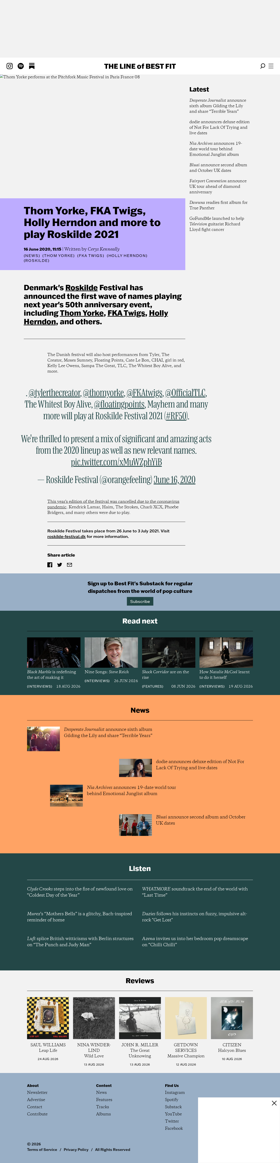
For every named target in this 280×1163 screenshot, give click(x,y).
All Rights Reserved (112, 1149)
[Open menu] (271, 66)
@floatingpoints (119, 404)
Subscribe (140, 601)
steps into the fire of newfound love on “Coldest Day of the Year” (80, 892)
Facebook (174, 1128)
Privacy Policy (76, 1149)
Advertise (36, 1100)
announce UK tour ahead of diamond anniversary (218, 186)
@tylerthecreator (54, 393)
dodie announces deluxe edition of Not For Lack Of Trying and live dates (219, 127)
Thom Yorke (82, 312)
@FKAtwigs (144, 393)
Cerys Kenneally (104, 249)
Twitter (172, 1121)
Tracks (102, 1107)
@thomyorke (103, 393)
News (31, 255)
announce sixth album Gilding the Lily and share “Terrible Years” (217, 106)
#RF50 (176, 416)
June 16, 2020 (175, 480)
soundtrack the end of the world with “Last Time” (195, 892)
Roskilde (81, 287)
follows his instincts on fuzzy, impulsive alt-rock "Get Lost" (194, 917)
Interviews (39, 686)
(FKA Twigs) (90, 255)
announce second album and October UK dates (218, 167)
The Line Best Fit (140, 66)
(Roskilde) (37, 260)
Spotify (171, 1100)
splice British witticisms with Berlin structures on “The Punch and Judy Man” (80, 942)
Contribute (37, 1114)
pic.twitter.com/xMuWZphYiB (116, 462)
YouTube (173, 1114)
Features (152, 686)
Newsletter (37, 1093)
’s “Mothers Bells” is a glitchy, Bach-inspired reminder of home (79, 917)
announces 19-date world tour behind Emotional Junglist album (215, 149)
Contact (34, 1107)
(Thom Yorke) (58, 255)
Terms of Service (42, 1149)
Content (104, 1085)
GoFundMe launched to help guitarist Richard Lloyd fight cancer (216, 224)
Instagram (175, 1093)
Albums (103, 1114)
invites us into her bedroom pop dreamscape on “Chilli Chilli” (195, 942)
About (33, 1085)
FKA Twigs (126, 312)
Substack (173, 1107)
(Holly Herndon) (127, 255)
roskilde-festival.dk (66, 536)
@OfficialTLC (185, 393)
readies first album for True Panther (218, 205)
